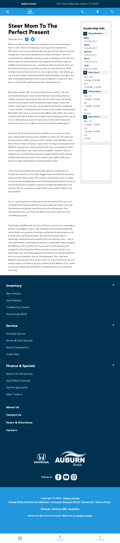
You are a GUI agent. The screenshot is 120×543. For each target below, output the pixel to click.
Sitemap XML (59, 509)
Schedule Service (15, 334)
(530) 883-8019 (90, 41)
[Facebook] (58, 477)
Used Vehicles (14, 300)
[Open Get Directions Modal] (97, 12)
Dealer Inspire (84, 516)
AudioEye (74, 509)
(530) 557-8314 (90, 62)
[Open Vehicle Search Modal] (112, 12)
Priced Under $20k (16, 314)
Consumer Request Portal (65, 502)
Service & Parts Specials (19, 341)
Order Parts (12, 354)
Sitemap (45, 509)
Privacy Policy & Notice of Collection (29, 502)
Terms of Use (102, 502)
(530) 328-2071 (90, 55)
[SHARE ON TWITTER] (33, 39)
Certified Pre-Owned (17, 307)
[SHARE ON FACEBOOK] (27, 39)
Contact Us (13, 415)
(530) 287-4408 (90, 69)
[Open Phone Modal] (82, 12)
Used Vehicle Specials (18, 381)
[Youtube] (66, 477)
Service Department (17, 347)
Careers (11, 430)
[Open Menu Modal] (7, 12)
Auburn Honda (71, 498)
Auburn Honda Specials (19, 374)
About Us (12, 407)
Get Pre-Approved (16, 387)
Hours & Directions (19, 422)
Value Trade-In (14, 394)
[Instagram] (74, 477)
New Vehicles (13, 294)
